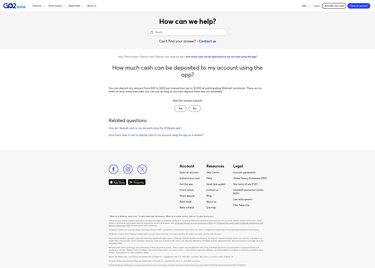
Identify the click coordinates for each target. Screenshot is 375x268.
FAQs (209, 178)
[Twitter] (142, 169)
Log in (316, 5)
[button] (44, 6)
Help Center (212, 172)
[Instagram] (128, 169)
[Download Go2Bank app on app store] (117, 182)
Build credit (186, 201)
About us (91, 5)
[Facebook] (113, 169)
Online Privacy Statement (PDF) (250, 178)
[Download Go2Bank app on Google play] (137, 182)
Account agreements (244, 172)
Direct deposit (187, 195)
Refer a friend (187, 207)
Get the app (186, 184)
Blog (209, 195)
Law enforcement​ (242, 199)
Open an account (189, 172)
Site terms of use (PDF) (245, 184)
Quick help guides (215, 184)
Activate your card (334, 5)
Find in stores (187, 189)
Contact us (207, 41)
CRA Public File (241, 205)
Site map (211, 207)
